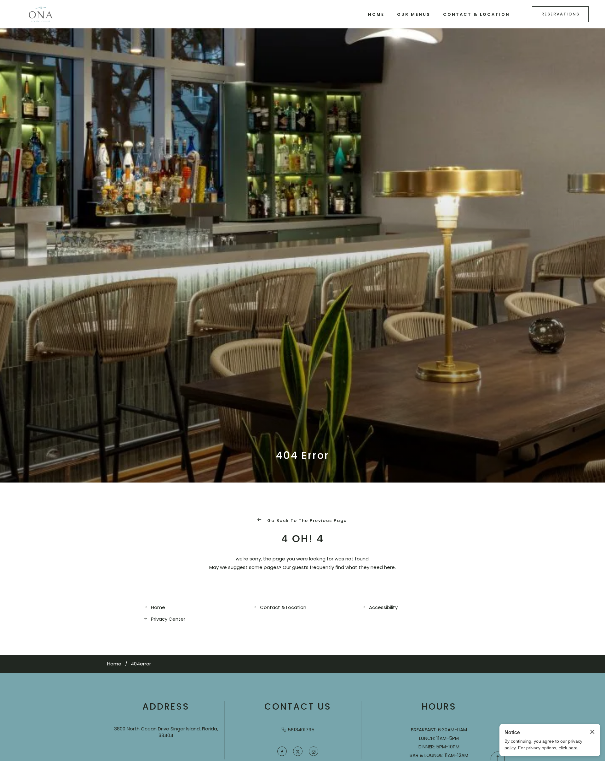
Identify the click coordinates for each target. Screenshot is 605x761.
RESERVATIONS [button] (560, 14)
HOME (376, 14)
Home (158, 607)
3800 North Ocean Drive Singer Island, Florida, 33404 (166, 732)
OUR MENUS (413, 14)
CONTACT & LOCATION (476, 14)
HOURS (439, 706)
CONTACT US (297, 706)
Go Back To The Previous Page (306, 521)
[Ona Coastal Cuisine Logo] (40, 14)
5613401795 (301, 729)
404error (141, 663)
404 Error (302, 455)
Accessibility (383, 607)
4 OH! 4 (302, 538)
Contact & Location (283, 607)
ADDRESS (165, 706)
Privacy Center (168, 619)
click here (568, 747)
